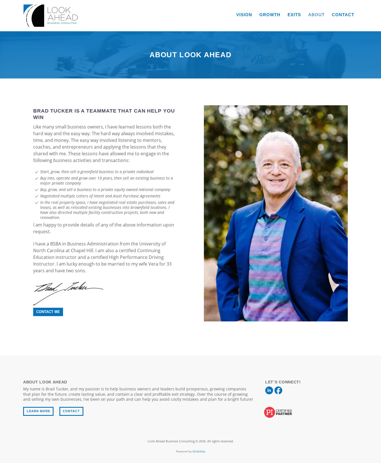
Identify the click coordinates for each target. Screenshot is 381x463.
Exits (294, 14)
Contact (343, 14)
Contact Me (48, 312)
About (316, 14)
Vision (244, 14)
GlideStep (198, 451)
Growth (269, 14)
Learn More (38, 411)
